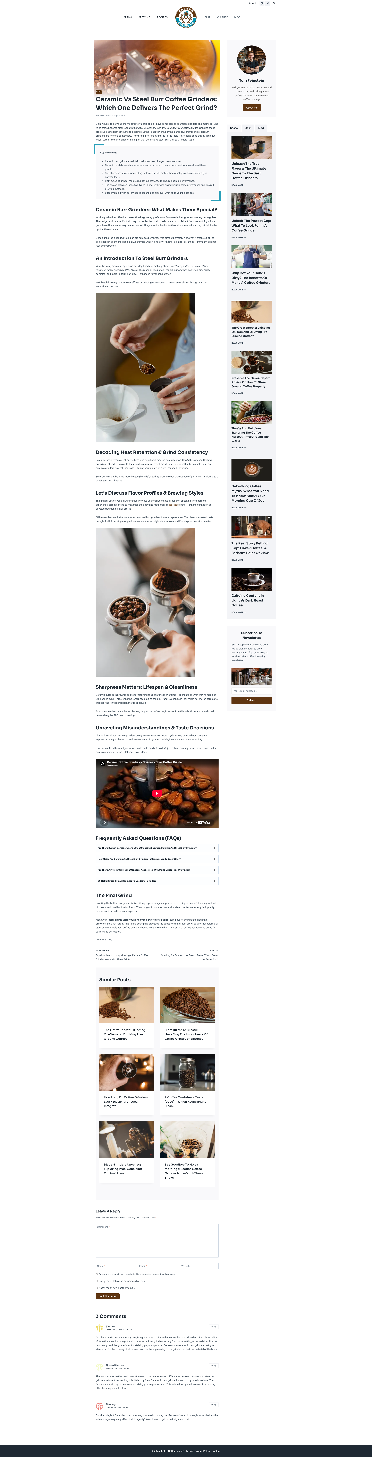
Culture (222, 17)
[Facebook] (262, 3)
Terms (189, 1451)
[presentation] (251, 147)
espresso (173, 505)
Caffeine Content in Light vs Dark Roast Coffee (247, 600)
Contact (216, 1451)
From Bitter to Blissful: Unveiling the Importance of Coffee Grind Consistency (186, 1034)
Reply (213, 1326)
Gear (207, 17)
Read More (238, 185)
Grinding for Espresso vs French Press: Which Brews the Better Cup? (189, 955)
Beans (128, 17)
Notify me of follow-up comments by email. (122, 1281)
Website (185, 1266)
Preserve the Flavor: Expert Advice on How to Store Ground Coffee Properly (250, 382)
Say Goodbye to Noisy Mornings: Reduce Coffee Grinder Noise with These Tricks (122, 955)
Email (143, 1266)
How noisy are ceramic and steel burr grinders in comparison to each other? (139, 859)
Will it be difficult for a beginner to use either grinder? (127, 881)
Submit (252, 700)
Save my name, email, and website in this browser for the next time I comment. (137, 1274)
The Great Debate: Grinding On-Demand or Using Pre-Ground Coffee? (124, 1034)
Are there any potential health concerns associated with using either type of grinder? (144, 870)
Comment (103, 1227)
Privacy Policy (202, 1451)
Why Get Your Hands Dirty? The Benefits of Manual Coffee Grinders (250, 278)
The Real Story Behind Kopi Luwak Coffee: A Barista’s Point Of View (250, 548)
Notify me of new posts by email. (117, 1288)
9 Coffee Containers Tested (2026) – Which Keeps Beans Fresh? (185, 1102)
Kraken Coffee (104, 115)
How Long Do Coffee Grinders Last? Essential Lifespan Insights (126, 1102)
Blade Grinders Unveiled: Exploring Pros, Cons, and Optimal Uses (123, 1169)
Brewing (144, 17)
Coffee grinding (104, 939)
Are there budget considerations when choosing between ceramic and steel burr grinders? (147, 848)
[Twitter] (267, 3)
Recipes (162, 17)
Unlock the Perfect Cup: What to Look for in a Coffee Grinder (251, 225)
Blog (237, 17)
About (252, 3)
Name (101, 1266)
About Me (252, 107)
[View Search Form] (274, 3)
